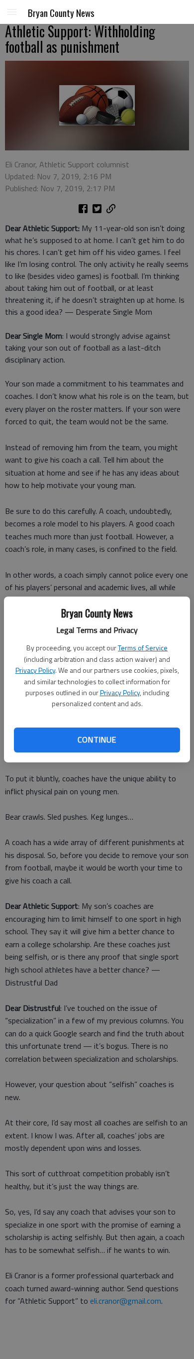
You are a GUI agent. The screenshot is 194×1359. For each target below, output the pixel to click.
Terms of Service (143, 647)
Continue (97, 739)
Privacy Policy (35, 670)
